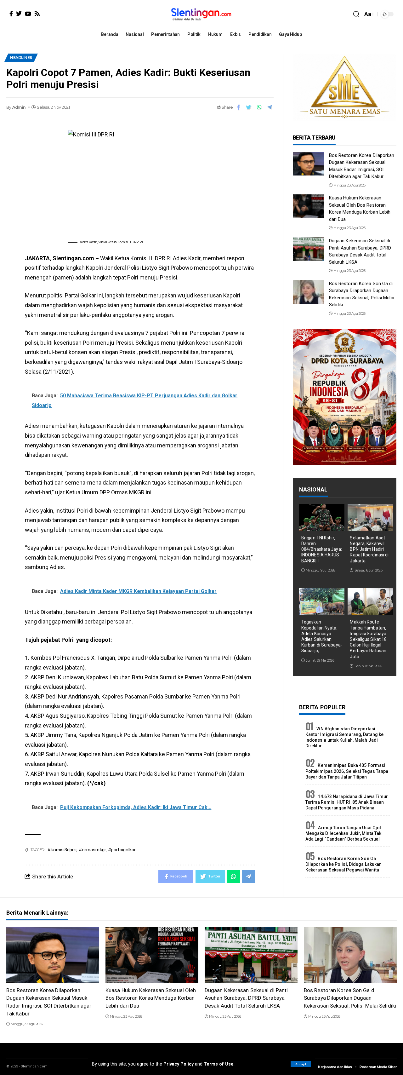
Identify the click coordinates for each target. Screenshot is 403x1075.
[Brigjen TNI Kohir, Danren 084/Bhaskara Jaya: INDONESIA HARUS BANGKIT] (322, 517)
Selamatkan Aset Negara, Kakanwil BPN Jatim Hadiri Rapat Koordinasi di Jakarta (369, 549)
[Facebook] (11, 13)
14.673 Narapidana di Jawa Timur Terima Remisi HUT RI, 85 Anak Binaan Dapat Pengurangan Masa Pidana (346, 802)
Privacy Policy (178, 1064)
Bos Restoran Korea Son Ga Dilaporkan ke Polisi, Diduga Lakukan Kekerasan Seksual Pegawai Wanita (343, 864)
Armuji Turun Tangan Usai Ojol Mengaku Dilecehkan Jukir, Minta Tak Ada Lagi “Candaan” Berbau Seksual (343, 833)
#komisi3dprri (62, 850)
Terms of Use (219, 1064)
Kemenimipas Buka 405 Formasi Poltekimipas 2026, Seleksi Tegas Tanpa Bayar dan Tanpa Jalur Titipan (347, 771)
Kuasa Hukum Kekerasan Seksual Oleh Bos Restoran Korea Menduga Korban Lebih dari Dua (150, 998)
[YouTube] (28, 13)
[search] (356, 14)
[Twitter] (18, 13)
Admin (19, 107)
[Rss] (37, 13)
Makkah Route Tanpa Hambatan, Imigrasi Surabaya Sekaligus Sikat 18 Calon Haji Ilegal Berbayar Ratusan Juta (368, 639)
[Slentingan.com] (201, 14)
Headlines (21, 57)
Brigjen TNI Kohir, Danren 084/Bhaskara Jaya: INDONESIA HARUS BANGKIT (321, 549)
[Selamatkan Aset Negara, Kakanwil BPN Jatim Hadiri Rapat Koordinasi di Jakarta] (370, 517)
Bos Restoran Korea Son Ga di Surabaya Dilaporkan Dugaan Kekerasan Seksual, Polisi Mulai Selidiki (350, 998)
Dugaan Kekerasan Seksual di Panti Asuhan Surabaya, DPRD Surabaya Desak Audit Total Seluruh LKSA (246, 998)
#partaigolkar (122, 850)
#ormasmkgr (92, 850)
